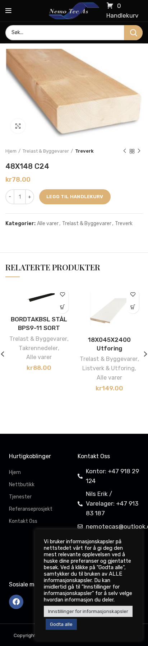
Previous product (124, 151)
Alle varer (48, 224)
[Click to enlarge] (18, 126)
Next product (139, 151)
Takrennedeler (38, 348)
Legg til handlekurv (74, 196)
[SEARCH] (133, 32)
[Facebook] (16, 602)
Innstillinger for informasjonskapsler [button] (88, 611)
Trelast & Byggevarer (46, 151)
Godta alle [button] (61, 624)
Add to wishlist (62, 294)
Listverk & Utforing (108, 368)
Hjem (11, 151)
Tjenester (20, 497)
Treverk (84, 151)
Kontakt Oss (23, 521)
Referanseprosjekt (30, 509)
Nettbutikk (21, 485)
